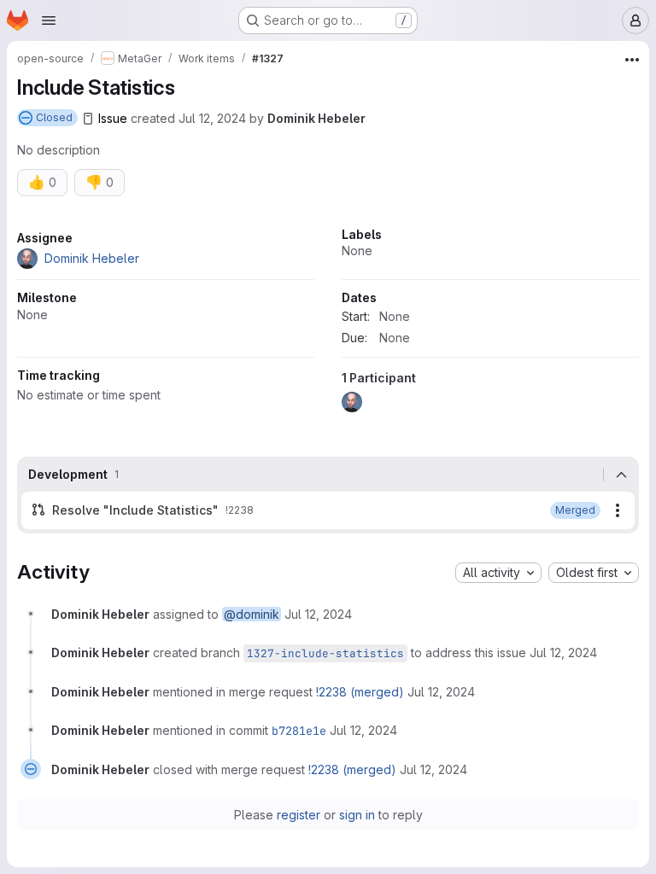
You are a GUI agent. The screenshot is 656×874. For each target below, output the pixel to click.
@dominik (251, 614)
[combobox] (498, 572)
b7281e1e (299, 730)
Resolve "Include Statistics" (135, 510)
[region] (328, 324)
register (298, 814)
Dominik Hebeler (316, 118)
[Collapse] (621, 474)
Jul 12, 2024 (212, 118)
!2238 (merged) (360, 692)
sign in (357, 814)
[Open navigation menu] (48, 20)
